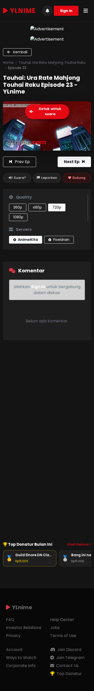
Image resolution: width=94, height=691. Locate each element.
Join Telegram (69, 657)
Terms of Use (63, 635)
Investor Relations (23, 627)
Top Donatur (69, 673)
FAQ (10, 619)
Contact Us (66, 665)
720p (56, 207)
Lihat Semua (78, 544)
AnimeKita (27, 239)
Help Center (62, 619)
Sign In (66, 10)
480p (37, 207)
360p (17, 207)
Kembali (19, 52)
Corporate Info (21, 665)
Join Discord (68, 649)
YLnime (23, 10)
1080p (18, 217)
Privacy (13, 635)
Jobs (55, 627)
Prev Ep (22, 162)
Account (14, 649)
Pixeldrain (60, 239)
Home (8, 62)
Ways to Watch (21, 657)
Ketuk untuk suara (50, 112)
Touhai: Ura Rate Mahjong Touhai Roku (52, 62)
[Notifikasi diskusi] (47, 11)
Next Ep (72, 162)
